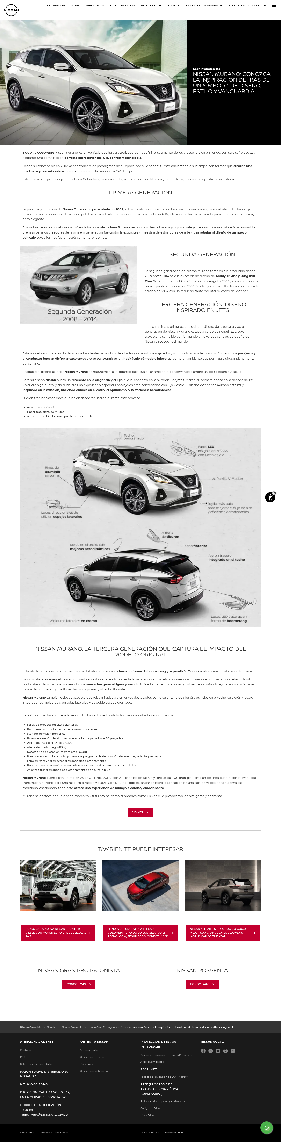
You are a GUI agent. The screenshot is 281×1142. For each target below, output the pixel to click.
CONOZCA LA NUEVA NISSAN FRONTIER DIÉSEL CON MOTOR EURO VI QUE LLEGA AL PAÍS (55, 932)
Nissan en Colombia (245, 5)
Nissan (51, 715)
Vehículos (95, 5)
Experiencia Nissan (202, 5)
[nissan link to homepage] (11, 10)
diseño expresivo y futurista (84, 796)
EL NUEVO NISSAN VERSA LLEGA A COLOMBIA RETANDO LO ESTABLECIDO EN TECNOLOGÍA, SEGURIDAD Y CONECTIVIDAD (138, 932)
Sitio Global (27, 1132)
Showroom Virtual (63, 5)
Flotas (173, 5)
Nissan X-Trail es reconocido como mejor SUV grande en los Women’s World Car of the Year (218, 932)
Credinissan (120, 5)
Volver (137, 812)
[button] (274, 5)
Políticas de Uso (149, 1132)
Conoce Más (76, 984)
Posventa (149, 5)
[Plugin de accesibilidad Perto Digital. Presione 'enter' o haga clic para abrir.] (270, 497)
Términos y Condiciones (53, 1132)
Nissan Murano (66, 153)
